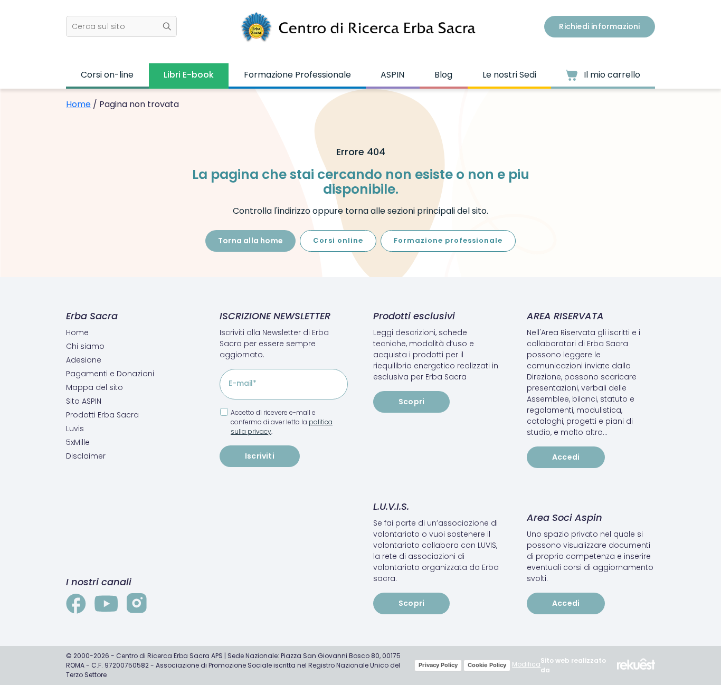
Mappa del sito (94, 387)
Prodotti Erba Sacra (102, 415)
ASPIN (392, 75)
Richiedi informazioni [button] (599, 26)
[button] (121, 26)
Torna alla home (250, 240)
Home (78, 104)
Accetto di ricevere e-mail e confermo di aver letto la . (282, 422)
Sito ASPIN (83, 401)
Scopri (411, 401)
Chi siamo (85, 346)
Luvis (75, 428)
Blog (443, 75)
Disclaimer (86, 456)
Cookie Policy (487, 665)
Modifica (526, 664)
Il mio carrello (611, 75)
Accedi (566, 457)
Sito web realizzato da (573, 665)
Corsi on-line (107, 75)
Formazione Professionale (297, 75)
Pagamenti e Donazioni (110, 373)
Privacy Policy (438, 665)
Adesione (83, 360)
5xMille (78, 442)
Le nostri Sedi (509, 75)
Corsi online (338, 240)
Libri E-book (189, 75)
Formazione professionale (448, 240)
